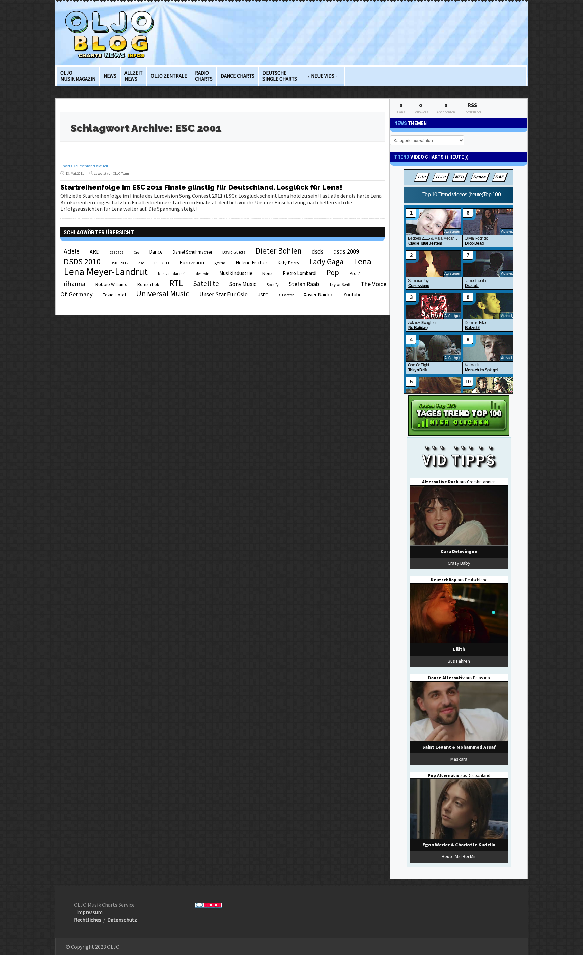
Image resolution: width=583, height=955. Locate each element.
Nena (267, 273)
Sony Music (242, 284)
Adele (72, 251)
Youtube (353, 294)
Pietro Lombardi (299, 273)
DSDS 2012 (119, 263)
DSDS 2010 (82, 261)
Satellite (206, 283)
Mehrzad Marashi (171, 273)
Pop (333, 272)
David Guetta (234, 252)
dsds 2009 (346, 251)
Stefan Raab (304, 284)
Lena (362, 261)
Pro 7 (354, 273)
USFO (263, 295)
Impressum (89, 912)
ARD (95, 251)
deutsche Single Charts (279, 76)
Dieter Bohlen (279, 251)
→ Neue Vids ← (322, 76)
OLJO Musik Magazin (77, 76)
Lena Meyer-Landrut (106, 271)
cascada (117, 252)
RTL (176, 282)
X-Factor (286, 294)
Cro (136, 252)
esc (141, 262)
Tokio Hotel (114, 295)
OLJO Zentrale (169, 76)
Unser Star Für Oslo (223, 294)
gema (219, 263)
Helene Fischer (251, 262)
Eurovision (191, 262)
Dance (156, 251)
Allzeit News (133, 76)
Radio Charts (204, 76)
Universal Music (162, 293)
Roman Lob (148, 284)
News (110, 76)
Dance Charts (237, 76)
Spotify (273, 284)
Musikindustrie (235, 273)
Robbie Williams (111, 284)
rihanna (74, 284)
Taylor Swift (340, 284)
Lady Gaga (326, 261)
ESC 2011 (161, 262)
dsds (317, 251)
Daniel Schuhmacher (192, 252)
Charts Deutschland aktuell (84, 165)
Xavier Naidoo (319, 294)
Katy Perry (288, 263)
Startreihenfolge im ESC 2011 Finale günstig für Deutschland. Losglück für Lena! (201, 187)
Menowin (202, 273)
